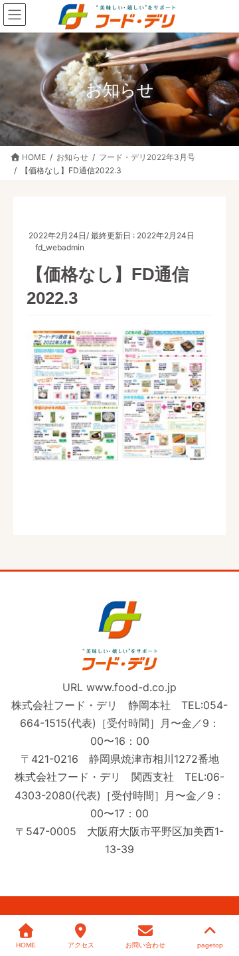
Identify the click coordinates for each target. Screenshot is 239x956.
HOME (26, 945)
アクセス (81, 945)
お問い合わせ (145, 945)
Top (220, 898)
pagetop (210, 945)
